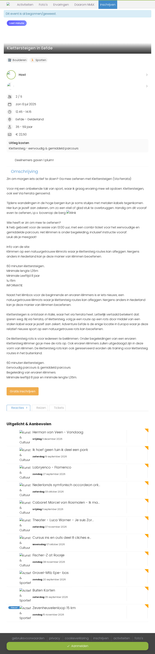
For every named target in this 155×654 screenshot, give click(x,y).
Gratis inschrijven (22, 391)
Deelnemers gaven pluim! (34, 160)
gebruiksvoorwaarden (28, 638)
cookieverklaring (77, 638)
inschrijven (101, 638)
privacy (54, 638)
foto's (139, 638)
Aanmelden (79, 646)
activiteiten (121, 638)
